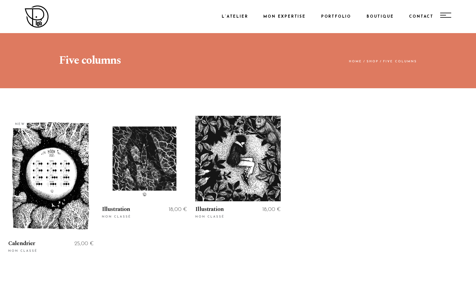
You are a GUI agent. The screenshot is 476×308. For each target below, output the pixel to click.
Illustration (116, 209)
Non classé (22, 251)
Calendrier (21, 243)
